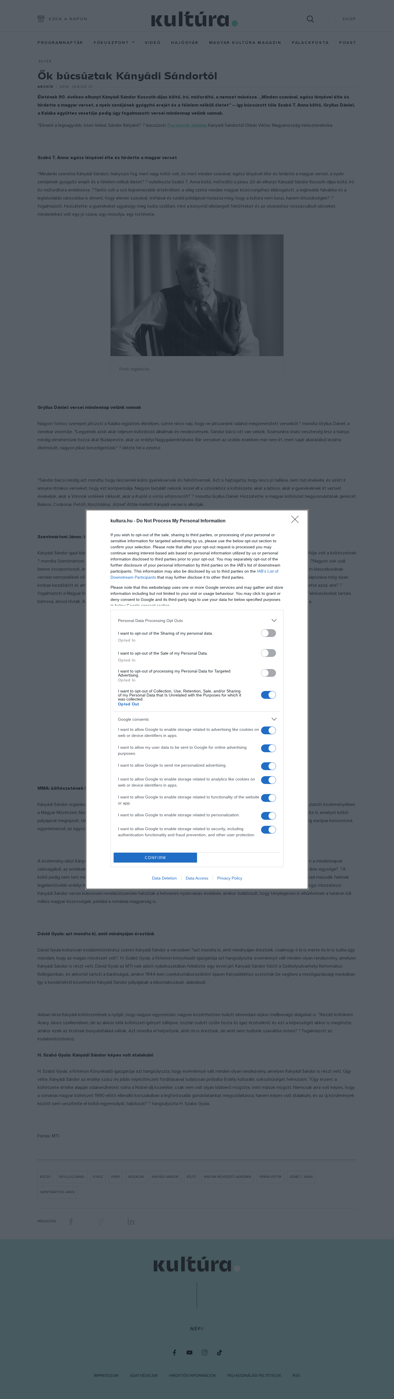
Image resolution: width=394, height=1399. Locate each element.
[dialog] (197, 699)
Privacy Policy (229, 878)
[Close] (296, 521)
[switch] (268, 633)
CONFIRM (155, 858)
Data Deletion (164, 878)
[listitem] (197, 620)
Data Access (197, 878)
